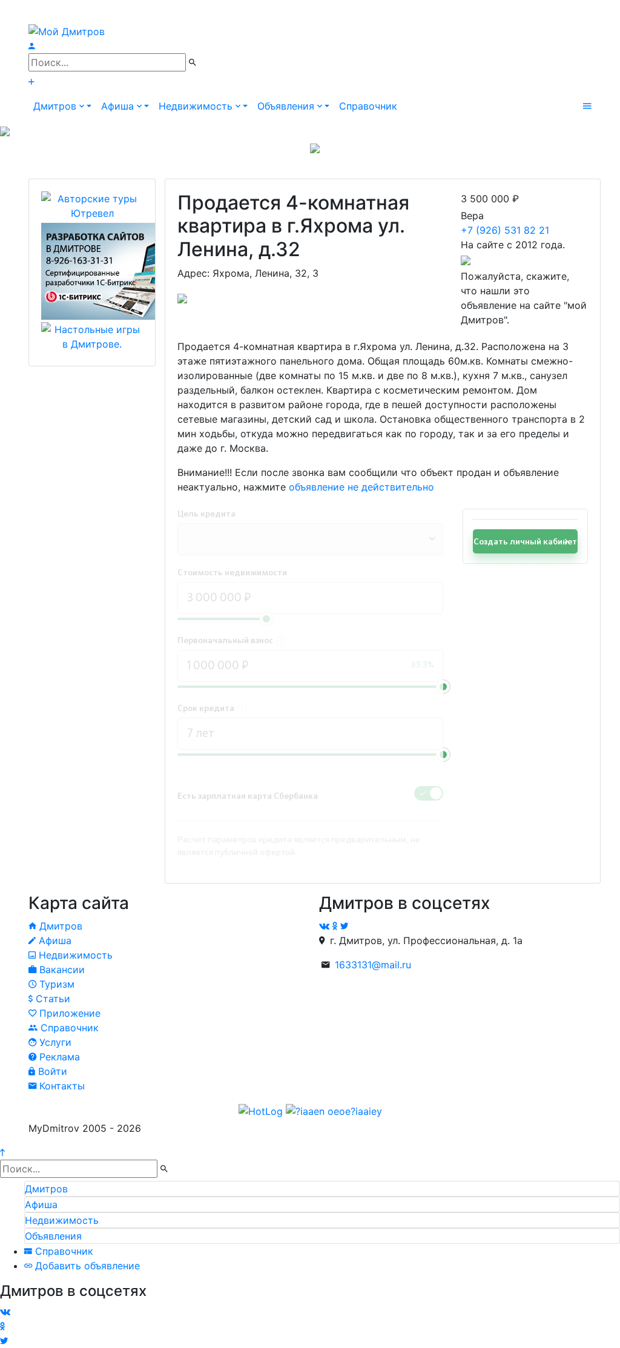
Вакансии (60, 969)
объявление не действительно (361, 487)
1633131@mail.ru (373, 965)
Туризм (55, 984)
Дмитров (59, 926)
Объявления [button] (287, 106)
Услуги (53, 1042)
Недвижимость (74, 955)
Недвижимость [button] (197, 106)
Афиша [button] (119, 106)
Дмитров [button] (56, 106)
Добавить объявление (86, 1266)
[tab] (322, 1189)
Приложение (68, 1013)
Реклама (58, 1057)
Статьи (51, 999)
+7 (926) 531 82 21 (505, 230)
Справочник (368, 106)
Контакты (60, 1086)
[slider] (443, 686)
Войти (51, 1071)
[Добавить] (31, 82)
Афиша (53, 940)
